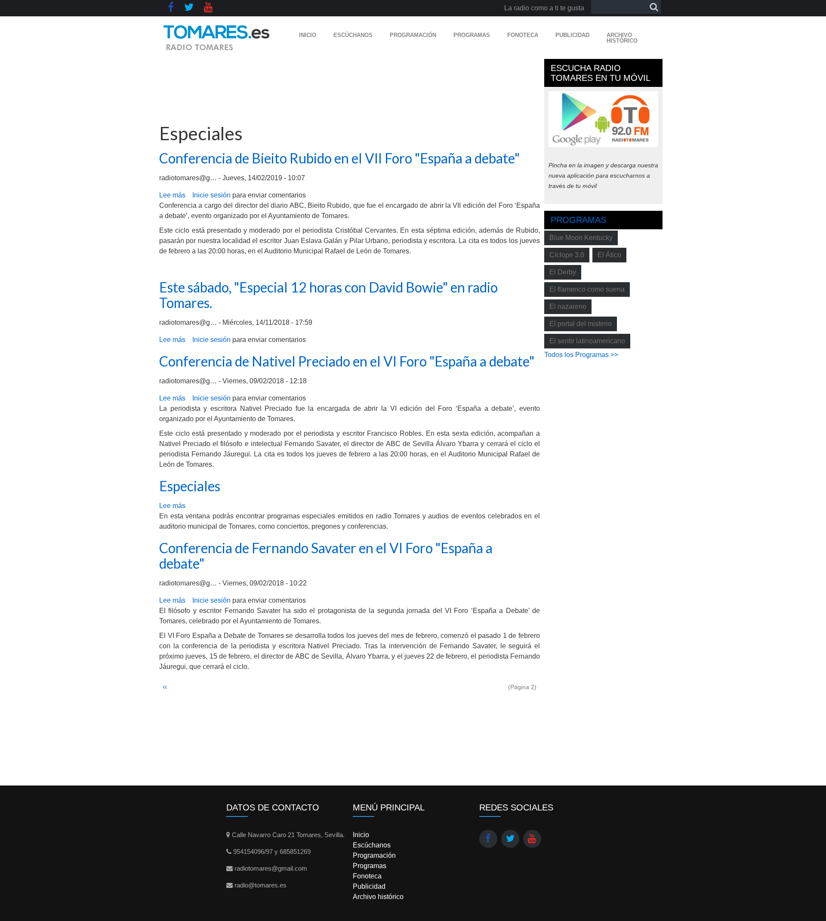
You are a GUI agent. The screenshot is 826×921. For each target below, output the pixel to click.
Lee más (172, 195)
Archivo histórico (622, 38)
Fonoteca (522, 35)
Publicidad (572, 35)
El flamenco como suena (587, 289)
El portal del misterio (580, 323)
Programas (471, 35)
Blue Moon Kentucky (581, 237)
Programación (413, 35)
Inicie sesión (211, 195)
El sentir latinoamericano (587, 341)
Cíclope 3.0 (566, 255)
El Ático (609, 255)
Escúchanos (353, 35)
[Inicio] (216, 37)
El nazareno (567, 306)
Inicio (307, 35)
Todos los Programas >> (581, 354)
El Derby (562, 272)
